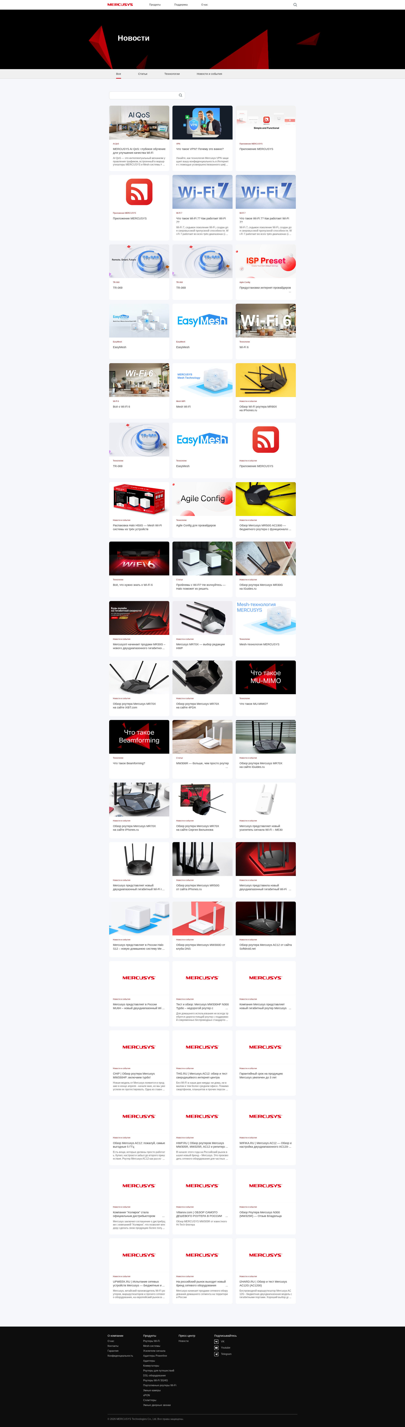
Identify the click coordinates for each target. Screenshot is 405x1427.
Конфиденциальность (120, 1355)
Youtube (225, 1347)
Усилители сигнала (154, 1350)
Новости (184, 1341)
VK (222, 1341)
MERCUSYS (120, 4)
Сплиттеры (149, 1400)
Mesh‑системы (151, 1346)
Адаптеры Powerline (155, 1355)
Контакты (113, 1346)
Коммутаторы (151, 1365)
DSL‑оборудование (154, 1375)
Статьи (142, 73)
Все (118, 73)
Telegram (226, 1354)
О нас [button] (204, 4)
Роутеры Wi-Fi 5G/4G (155, 1380)
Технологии (172, 73)
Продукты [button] (155, 4)
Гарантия (113, 1350)
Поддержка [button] (181, 4)
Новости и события (209, 73)
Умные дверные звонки (157, 1405)
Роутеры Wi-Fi (151, 1341)
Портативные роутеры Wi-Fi (159, 1385)
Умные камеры (152, 1390)
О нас (111, 1341)
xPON (146, 1395)
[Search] (295, 4)
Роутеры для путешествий (158, 1370)
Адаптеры (149, 1360)
